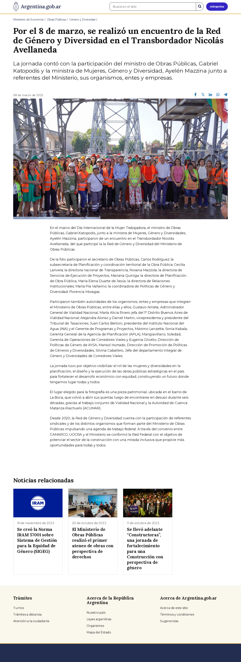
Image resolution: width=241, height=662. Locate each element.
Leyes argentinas (99, 619)
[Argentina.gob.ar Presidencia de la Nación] (37, 7)
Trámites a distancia (27, 614)
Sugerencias (169, 621)
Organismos (95, 626)
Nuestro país (96, 612)
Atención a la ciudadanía (31, 621)
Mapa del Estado (99, 632)
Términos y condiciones (177, 614)
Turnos (18, 608)
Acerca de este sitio (174, 608)
